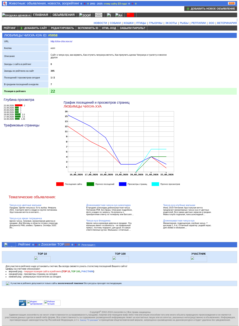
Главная (40, 14)
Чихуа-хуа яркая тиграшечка (26, 218)
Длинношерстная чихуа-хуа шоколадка (108, 205)
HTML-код (109, 28)
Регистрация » (88, 245)
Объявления (64, 14)
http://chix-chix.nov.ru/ (61, 41)
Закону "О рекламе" (89, 320)
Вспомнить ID (88, 28)
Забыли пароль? (132, 28)
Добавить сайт (35, 28)
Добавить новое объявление (213, 8)
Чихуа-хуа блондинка (98, 220)
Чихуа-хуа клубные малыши (179, 205)
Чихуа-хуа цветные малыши (25, 205)
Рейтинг (10, 28)
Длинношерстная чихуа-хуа (178, 220)
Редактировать (62, 28)
